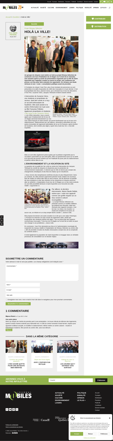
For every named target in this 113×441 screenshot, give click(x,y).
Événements (45, 357)
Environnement (62, 7)
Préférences (104, 434)
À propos (54, 1)
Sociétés (16, 17)
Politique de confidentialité (90, 437)
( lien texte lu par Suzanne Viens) (36, 113)
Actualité (35, 7)
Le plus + (103, 7)
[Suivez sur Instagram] (13, 409)
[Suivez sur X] (17, 409)
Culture (51, 7)
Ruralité (88, 7)
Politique (79, 7)
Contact (96, 1)
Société (43, 7)
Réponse (8, 330)
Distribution (61, 1)
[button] (110, 418)
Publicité (74, 1)
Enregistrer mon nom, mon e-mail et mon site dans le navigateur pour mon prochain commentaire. (40, 299)
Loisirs (71, 7)
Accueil (49, 1)
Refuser (90, 434)
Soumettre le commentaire (18, 304)
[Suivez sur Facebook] (7, 409)
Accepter (76, 434)
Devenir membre (88, 1)
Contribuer (80, 1)
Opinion (96, 7)
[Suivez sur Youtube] (10, 409)
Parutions (67, 1)
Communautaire (19, 357)
